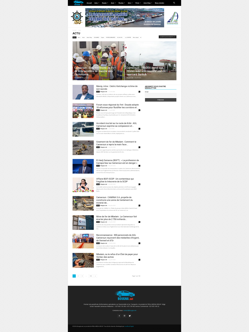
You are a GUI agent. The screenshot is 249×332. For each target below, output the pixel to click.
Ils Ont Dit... (120, 37)
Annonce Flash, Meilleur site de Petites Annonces (112, 328)
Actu (96, 3)
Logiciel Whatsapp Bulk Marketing (136, 328)
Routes (121, 3)
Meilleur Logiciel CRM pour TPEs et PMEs (158, 328)
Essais (104, 3)
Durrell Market (94, 328)
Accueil (89, 3)
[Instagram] (124, 316)
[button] (174, 3)
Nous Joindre (159, 3)
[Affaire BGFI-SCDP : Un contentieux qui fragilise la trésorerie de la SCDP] (83, 185)
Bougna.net (78, 77)
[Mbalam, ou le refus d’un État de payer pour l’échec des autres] (83, 260)
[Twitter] (130, 316)
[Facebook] (119, 316)
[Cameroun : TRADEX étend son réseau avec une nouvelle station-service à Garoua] (151, 61)
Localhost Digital (129, 326)
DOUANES (96, 37)
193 (91, 276)
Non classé (136, 37)
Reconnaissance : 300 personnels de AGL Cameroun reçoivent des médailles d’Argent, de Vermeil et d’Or (117, 238)
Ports (137, 3)
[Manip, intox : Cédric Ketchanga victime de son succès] (83, 92)
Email (146, 92)
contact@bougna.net (129, 310)
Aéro (129, 3)
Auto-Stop (147, 3)
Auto (112, 3)
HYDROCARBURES (110, 37)
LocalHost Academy (83, 328)
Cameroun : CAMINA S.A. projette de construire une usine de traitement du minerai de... (114, 200)
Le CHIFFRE (128, 37)
